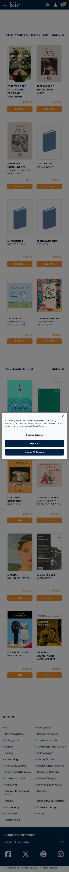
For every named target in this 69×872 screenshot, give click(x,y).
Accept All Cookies (34, 452)
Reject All (34, 443)
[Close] (62, 416)
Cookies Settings (34, 435)
